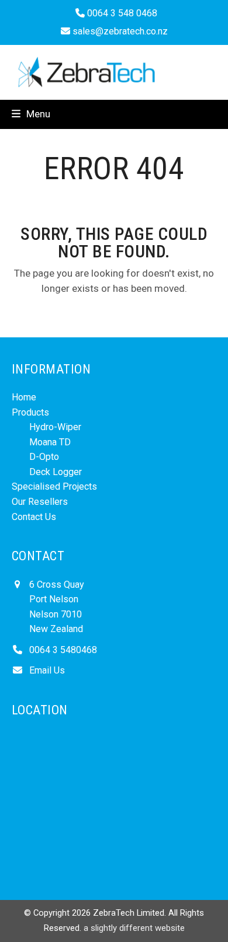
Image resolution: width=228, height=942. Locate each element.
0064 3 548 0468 (121, 13)
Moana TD (50, 442)
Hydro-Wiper (55, 426)
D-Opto (44, 456)
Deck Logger (55, 471)
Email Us (47, 670)
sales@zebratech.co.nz (120, 31)
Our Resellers (40, 501)
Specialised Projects (54, 486)
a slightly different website (134, 928)
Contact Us (34, 516)
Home (24, 397)
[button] (31, 114)
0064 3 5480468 (63, 649)
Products (30, 412)
